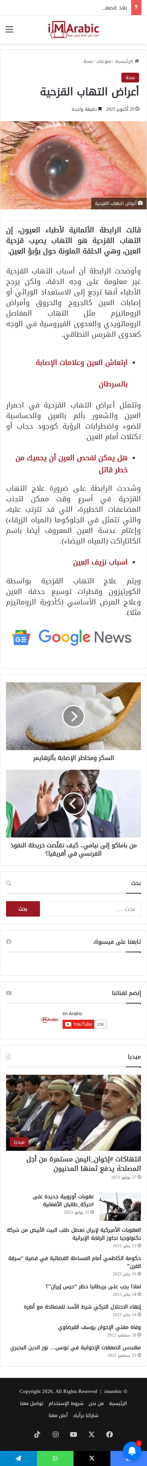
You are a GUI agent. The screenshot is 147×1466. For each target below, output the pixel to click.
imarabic (113, 1391)
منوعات (103, 61)
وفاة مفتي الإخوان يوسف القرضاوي (99, 1327)
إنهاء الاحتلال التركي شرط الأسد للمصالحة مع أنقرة (82, 1307)
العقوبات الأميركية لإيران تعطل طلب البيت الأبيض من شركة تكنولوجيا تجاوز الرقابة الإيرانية (74, 1234)
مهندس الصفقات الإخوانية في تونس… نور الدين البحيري (75, 1347)
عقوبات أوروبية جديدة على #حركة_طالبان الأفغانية (63, 1200)
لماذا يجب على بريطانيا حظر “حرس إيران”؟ (93, 1286)
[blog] (73, 29)
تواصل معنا (31, 1403)
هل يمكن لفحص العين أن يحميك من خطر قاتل (71, 463)
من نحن (96, 1403)
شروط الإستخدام (66, 1403)
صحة (88, 61)
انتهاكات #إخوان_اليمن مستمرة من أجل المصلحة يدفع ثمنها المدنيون (83, 1164)
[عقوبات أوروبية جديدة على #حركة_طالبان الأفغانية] (120, 1207)
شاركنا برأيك (85, 1415)
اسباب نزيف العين (100, 562)
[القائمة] (9, 32)
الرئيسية (125, 61)
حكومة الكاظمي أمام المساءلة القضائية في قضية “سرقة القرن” (74, 1262)
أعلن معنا (58, 1415)
